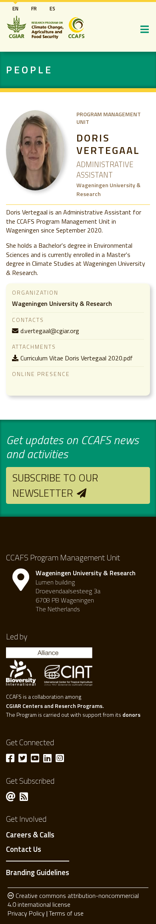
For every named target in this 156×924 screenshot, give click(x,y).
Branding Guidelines (37, 872)
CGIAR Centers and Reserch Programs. (55, 706)
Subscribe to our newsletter (55, 485)
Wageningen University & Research (62, 303)
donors (131, 714)
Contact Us (23, 849)
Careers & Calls (30, 835)
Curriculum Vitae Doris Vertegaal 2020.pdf (76, 358)
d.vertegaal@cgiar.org (49, 330)
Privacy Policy (26, 913)
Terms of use (66, 913)
